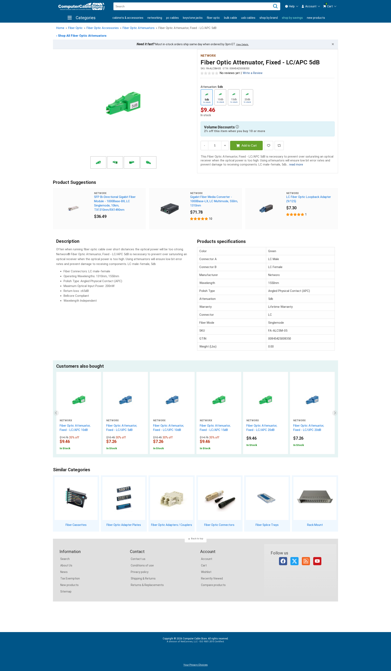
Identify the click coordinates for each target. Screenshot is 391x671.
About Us (66, 565)
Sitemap (65, 591)
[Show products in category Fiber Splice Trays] (267, 498)
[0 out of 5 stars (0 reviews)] (210, 73)
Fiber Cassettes (76, 524)
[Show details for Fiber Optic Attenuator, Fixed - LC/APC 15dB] (219, 400)
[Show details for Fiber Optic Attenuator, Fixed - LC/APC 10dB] (79, 400)
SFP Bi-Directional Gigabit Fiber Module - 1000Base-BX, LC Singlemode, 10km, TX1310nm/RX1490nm (115, 203)
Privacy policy (139, 572)
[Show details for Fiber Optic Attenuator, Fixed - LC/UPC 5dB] (125, 400)
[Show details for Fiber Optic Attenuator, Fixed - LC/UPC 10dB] (172, 400)
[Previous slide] (56, 413)
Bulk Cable (230, 17)
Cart (204, 565)
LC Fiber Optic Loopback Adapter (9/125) (308, 199)
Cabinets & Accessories (127, 17)
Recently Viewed (212, 578)
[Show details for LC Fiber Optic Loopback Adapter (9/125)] (265, 208)
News (64, 572)
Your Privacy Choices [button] (195, 664)
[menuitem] (292, 6)
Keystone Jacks (193, 17)
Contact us (138, 559)
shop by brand (268, 17)
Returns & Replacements (147, 585)
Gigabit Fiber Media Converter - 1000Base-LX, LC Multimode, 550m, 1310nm (214, 201)
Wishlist (206, 572)
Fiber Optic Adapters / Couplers (171, 524)
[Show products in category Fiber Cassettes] (76, 498)
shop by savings (292, 17)
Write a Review (252, 73)
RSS (306, 561)
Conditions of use (142, 565)
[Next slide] (335, 413)
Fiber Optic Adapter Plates (124, 524)
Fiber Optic (213, 17)
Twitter (294, 561)
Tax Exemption (70, 578)
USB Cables (248, 17)
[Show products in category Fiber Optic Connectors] (219, 498)
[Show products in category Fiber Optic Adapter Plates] (124, 498)
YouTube (317, 561)
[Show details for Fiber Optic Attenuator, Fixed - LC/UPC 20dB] (312, 400)
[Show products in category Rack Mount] (315, 498)
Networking (154, 17)
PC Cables (172, 17)
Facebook (283, 561)
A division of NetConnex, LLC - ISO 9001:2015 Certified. (195, 641)
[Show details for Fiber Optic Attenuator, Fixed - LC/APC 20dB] (265, 400)
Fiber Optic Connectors (219, 524)
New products (316, 17)
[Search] (275, 6)
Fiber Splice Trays (267, 524)
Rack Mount (315, 524)
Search (65, 559)
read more (296, 164)
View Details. (242, 44)
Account (206, 559)
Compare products (213, 585)
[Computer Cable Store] (81, 6)
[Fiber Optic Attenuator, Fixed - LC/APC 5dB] (123, 103)
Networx (208, 55)
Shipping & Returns (143, 578)
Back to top (197, 538)
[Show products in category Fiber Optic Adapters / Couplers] (171, 498)
